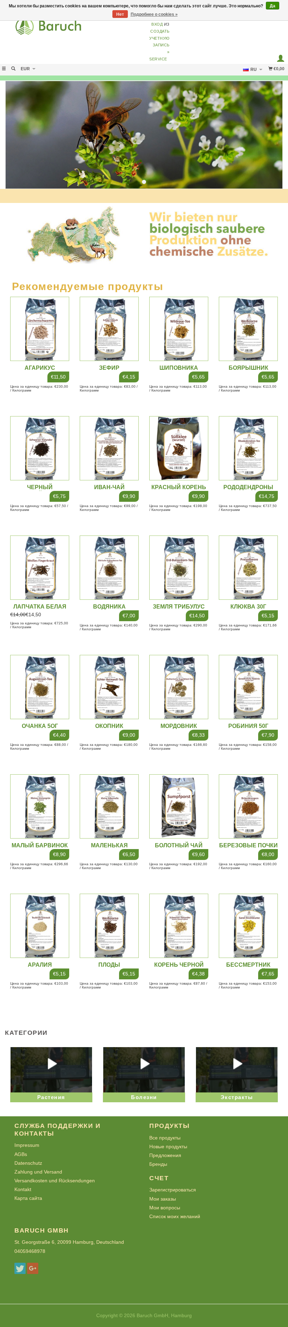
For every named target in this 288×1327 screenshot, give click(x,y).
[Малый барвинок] (40, 807)
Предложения (165, 1155)
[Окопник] (109, 687)
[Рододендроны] (248, 448)
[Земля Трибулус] (179, 568)
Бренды (158, 1164)
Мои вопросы (164, 1207)
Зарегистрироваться (172, 1190)
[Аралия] (40, 926)
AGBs (20, 1154)
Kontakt (22, 1189)
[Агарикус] (40, 329)
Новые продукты (168, 1146)
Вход (157, 24)
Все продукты (165, 1138)
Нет (120, 14)
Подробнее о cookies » (154, 14)
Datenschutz (28, 1163)
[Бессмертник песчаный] (248, 926)
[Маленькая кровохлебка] (109, 807)
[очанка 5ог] (40, 687)
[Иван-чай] (109, 448)
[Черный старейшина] (40, 448)
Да (272, 6)
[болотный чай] (179, 807)
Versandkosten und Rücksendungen (54, 1180)
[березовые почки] (248, 807)
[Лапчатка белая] (40, 568)
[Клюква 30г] (248, 568)
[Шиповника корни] (179, 329)
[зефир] (109, 329)
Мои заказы (162, 1199)
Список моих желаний (174, 1216)
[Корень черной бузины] (179, 926)
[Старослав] (72, 29)
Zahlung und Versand (38, 1172)
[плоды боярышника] (109, 926)
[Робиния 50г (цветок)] (248, 687)
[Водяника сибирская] (109, 568)
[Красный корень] (179, 448)
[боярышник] (248, 329)
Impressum (26, 1145)
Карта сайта (28, 1198)
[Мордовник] (179, 687)
